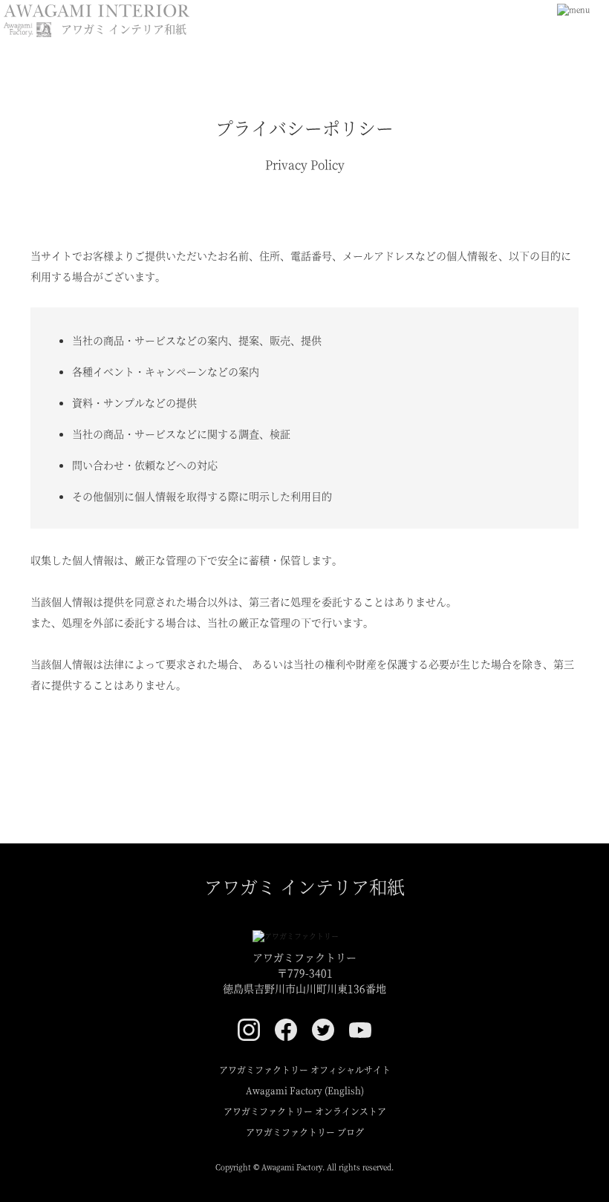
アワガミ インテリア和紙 (304, 886)
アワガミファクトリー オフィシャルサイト (305, 1069)
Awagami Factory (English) (305, 1090)
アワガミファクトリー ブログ (305, 1132)
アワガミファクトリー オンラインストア (305, 1111)
